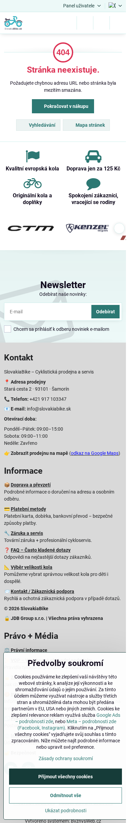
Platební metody (28, 509)
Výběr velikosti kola (31, 567)
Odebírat (105, 311)
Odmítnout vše (65, 795)
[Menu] (118, 23)
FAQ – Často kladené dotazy (41, 550)
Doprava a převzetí (31, 484)
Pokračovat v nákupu (65, 106)
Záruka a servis (27, 533)
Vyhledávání (41, 125)
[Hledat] (85, 23)
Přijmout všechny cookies (65, 776)
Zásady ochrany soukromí (66, 758)
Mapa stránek (90, 125)
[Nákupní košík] (101, 23)
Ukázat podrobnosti (65, 810)
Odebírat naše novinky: (63, 294)
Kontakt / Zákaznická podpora (42, 591)
